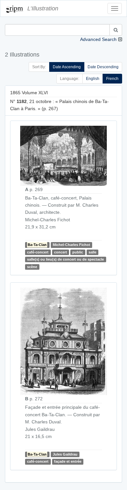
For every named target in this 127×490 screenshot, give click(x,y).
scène (32, 267)
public (77, 252)
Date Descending (103, 67)
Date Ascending (67, 67)
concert (60, 252)
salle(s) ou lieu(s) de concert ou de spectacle (65, 259)
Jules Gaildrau (65, 454)
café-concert (38, 252)
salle (92, 252)
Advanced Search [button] (98, 39)
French (112, 78)
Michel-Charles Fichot (71, 245)
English (92, 78)
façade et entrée (67, 461)
